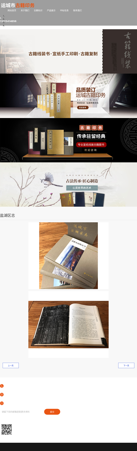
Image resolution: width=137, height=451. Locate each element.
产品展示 (51, 10)
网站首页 (12, 10)
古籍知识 (38, 10)
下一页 (126, 365)
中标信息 (64, 10)
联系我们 (77, 10)
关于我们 (25, 10)
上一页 (11, 365)
